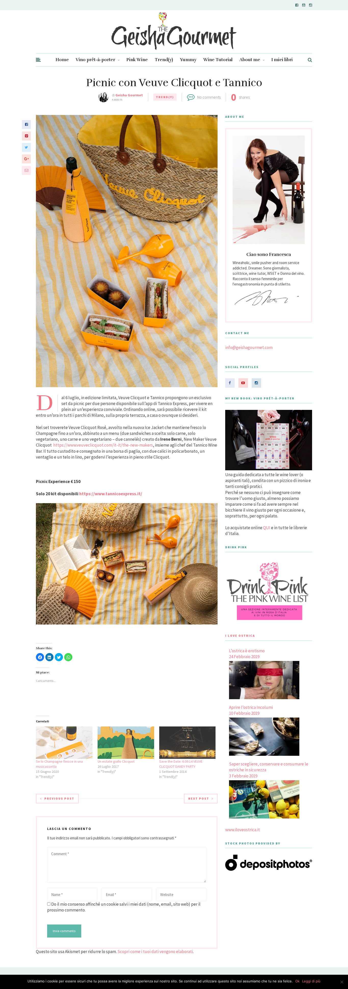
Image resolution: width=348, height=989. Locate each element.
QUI (266, 527)
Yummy (188, 59)
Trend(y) (164, 59)
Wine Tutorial (218, 59)
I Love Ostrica (240, 635)
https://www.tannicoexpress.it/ (110, 494)
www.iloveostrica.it (242, 829)
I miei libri (282, 59)
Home (62, 59)
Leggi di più (311, 981)
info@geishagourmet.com (249, 347)
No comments (209, 97)
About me (249, 59)
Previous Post (59, 798)
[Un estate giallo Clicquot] (126, 742)
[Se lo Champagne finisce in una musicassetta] (64, 742)
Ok (297, 981)
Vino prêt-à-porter (95, 59)
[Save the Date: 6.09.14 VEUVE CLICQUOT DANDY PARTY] (187, 742)
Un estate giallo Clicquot (116, 761)
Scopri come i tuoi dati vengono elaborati (155, 951)
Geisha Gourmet (129, 95)
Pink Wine (137, 59)
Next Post (198, 798)
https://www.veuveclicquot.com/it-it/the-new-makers (103, 445)
